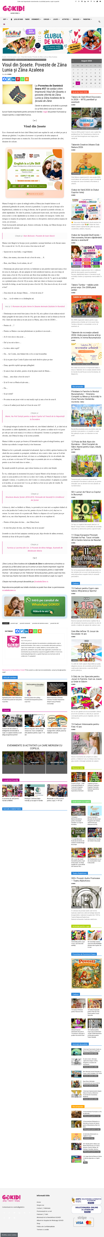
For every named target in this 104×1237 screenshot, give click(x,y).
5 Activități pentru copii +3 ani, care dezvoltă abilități (78, 943)
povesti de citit (54, 623)
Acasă (4, 57)
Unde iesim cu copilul (81, 802)
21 (91, 80)
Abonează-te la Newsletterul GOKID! (49, 1217)
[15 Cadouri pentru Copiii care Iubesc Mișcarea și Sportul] (86, 607)
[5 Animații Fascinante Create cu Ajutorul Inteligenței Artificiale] (76, 1051)
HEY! (4, 19)
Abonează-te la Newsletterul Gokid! (13, 670)
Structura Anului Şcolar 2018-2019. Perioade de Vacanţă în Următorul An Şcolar (35, 498)
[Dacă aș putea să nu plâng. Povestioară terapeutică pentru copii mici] (35, 689)
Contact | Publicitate (43, 1208)
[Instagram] (81, 1)
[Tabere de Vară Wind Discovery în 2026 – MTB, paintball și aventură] (86, 118)
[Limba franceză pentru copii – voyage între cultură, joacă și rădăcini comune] (57, 721)
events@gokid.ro (18, 1207)
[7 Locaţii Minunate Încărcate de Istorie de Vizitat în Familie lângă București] (78, 832)
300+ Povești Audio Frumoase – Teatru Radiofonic (85, 879)
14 (91, 76)
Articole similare (9, 677)
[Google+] (78, 1)
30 (86, 69)
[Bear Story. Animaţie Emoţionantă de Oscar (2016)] (76, 1084)
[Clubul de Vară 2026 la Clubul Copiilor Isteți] (86, 209)
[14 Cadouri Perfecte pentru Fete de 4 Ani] (78, 1003)
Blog (85, 1162)
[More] (27, 79)
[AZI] (13, 758)
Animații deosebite (80, 1044)
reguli (45, 112)
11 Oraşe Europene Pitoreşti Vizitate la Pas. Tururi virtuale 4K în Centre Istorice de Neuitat (86, 537)
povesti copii (14, 623)
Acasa (39, 1202)
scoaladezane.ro (9, 590)
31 (91, 69)
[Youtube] (100, 1)
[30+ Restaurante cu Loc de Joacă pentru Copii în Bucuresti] (95, 852)
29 (82, 69)
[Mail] (88, 1)
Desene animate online (90, 1053)
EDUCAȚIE (76, 19)
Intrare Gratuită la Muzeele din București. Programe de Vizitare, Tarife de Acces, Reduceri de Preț (94, 820)
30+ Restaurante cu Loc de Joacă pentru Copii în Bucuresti (94, 860)
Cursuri (6, 710)
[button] (99, 21)
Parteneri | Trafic (42, 1214)
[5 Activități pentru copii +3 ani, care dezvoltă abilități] (78, 935)
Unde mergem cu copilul (79, 521)
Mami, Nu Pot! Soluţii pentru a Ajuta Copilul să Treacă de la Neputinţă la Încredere (34, 418)
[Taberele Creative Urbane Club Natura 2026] (86, 164)
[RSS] (94, 1)
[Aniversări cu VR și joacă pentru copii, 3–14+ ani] (57, 791)
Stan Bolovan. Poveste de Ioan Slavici (39, 235)
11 (78, 76)
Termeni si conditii (43, 1229)
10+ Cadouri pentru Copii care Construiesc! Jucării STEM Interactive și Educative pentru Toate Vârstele (94, 1033)
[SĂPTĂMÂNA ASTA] (56, 758)
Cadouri (74, 617)
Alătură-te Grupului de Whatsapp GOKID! (50, 1220)
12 (82, 76)
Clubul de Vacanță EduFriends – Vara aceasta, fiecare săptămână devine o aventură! (86, 237)
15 (95, 76)
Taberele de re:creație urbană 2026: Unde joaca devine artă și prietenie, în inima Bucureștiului (86, 335)
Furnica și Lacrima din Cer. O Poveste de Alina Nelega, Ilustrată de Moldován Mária (35, 549)
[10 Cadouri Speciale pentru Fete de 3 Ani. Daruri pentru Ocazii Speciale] (95, 1003)
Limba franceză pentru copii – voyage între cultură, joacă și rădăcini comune (57, 731)
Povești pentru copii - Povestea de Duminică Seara (31, 60)
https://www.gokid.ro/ (26, 640)
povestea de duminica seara (40, 623)
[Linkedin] (85, 1)
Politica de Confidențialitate (46, 1226)
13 (86, 76)
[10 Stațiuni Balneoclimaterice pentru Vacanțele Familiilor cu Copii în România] (78, 811)
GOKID (9, 74)
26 (82, 83)
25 (78, 83)
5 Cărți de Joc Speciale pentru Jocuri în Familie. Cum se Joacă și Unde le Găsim (86, 679)
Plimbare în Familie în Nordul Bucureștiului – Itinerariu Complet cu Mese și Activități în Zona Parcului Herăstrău (86, 395)
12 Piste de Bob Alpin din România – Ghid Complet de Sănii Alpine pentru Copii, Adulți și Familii (86, 445)
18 (78, 80)
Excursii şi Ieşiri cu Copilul (79, 425)
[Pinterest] (91, 1)
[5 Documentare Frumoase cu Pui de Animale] (76, 1114)
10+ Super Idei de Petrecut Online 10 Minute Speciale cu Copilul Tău (92, 1158)
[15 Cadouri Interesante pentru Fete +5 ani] (86, 743)
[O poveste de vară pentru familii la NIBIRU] (12, 791)
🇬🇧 (4, 24)
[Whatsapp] (22, 79)
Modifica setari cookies (9, 1235)
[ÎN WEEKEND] (34, 758)
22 (95, 80)
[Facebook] (75, 1)
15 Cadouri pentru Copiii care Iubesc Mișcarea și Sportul (85, 589)
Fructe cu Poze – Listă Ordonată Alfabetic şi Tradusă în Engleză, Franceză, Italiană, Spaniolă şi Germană (77, 787)
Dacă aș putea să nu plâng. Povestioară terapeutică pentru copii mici (33, 699)
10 (73, 76)
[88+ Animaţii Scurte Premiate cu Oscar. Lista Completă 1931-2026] (76, 1074)
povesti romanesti (25, 623)
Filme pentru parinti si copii (92, 1116)
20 (86, 80)
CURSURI (46, 19)
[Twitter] (97, 1)
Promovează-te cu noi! (44, 1211)
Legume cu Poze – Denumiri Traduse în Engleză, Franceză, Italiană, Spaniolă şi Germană (93, 787)
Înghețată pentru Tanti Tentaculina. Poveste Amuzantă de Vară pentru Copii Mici (12, 699)
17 (73, 80)
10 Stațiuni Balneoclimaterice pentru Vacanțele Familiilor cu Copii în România (77, 820)
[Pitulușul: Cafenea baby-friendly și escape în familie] (35, 791)
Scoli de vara (76, 173)
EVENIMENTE (35, 19)
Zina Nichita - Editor (77, 402)
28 (78, 69)
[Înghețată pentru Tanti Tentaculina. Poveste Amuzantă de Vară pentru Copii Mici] (12, 689)
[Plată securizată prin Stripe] (83, 1221)
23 (99, 80)
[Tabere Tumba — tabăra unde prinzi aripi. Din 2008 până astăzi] (86, 306)
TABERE (27, 19)
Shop (38, 1223)
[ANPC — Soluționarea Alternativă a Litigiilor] (86, 1200)
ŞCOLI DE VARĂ (18, 19)
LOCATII (55, 19)
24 (73, 83)
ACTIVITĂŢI (65, 19)
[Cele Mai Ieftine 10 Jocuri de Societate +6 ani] (86, 650)
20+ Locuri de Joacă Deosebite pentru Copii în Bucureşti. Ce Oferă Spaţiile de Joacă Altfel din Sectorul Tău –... (78, 862)
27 (73, 69)
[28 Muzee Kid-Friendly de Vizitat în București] (95, 832)
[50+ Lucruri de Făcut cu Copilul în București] (86, 511)
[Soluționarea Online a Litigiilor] (86, 1209)
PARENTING (86, 19)
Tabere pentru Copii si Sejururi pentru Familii (85, 128)
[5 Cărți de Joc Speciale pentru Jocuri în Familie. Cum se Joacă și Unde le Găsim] (86, 698)
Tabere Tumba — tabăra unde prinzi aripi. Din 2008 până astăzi (84, 287)
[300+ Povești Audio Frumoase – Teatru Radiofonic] (86, 897)
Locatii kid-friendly (10, 780)
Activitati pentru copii (13, 57)
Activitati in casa (88, 1138)
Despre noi (40, 1205)
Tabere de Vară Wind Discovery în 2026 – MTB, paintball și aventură (86, 99)
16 (99, 76)
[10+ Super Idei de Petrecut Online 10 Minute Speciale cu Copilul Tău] (76, 1159)
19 (82, 80)
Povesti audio (76, 907)
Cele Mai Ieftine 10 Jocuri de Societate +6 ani (85, 632)
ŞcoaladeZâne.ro (41, 581)
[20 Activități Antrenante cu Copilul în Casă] (76, 1136)
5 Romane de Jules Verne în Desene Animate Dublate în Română (38, 306)
